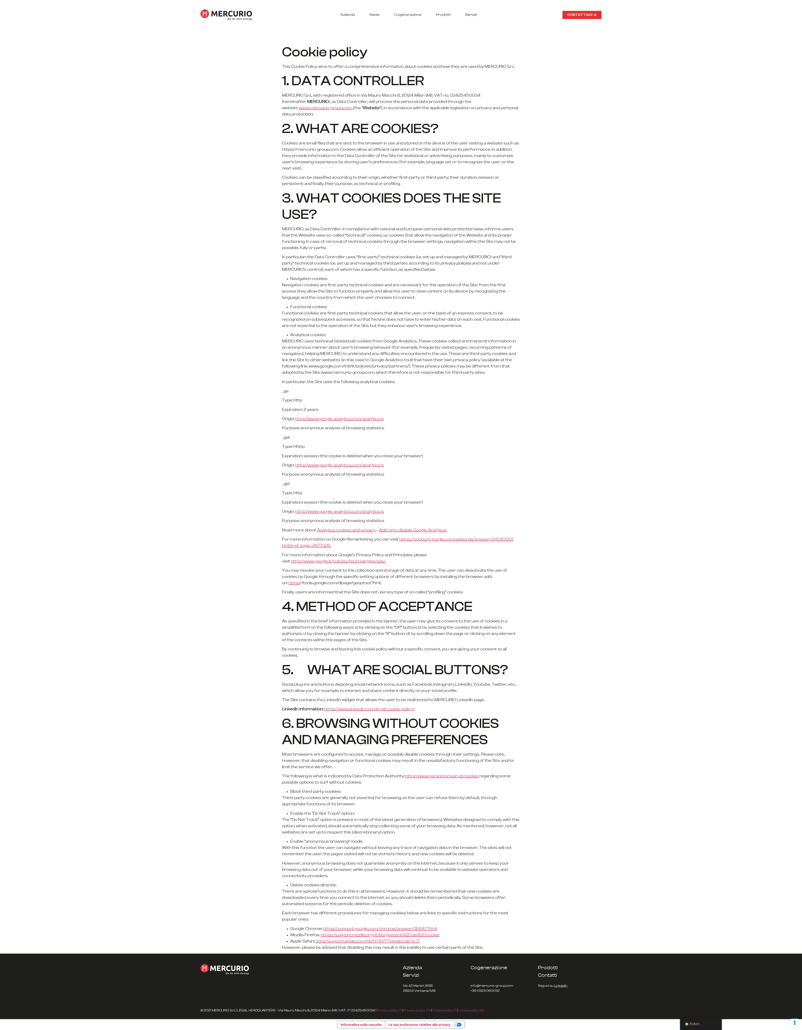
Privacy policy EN (417, 1010)
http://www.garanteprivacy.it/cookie (442, 776)
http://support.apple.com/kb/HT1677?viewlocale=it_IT (368, 941)
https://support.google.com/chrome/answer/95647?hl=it (380, 929)
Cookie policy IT (444, 1010)
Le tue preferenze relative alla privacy (419, 1024)
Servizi (471, 15)
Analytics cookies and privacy (346, 530)
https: (294, 583)
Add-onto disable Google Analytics (412, 530)
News (374, 15)
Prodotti (443, 15)
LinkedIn (560, 985)
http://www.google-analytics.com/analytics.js (339, 419)
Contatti (547, 975)
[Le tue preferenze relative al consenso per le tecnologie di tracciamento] (795, 1023)
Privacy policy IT (389, 1010)
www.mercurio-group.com (326, 108)
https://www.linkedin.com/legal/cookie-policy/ (369, 709)
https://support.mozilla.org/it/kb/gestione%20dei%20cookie (380, 935)
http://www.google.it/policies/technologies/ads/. (338, 561)
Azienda (348, 15)
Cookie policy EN (471, 1010)
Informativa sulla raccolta (361, 1024)
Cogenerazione (407, 15)
